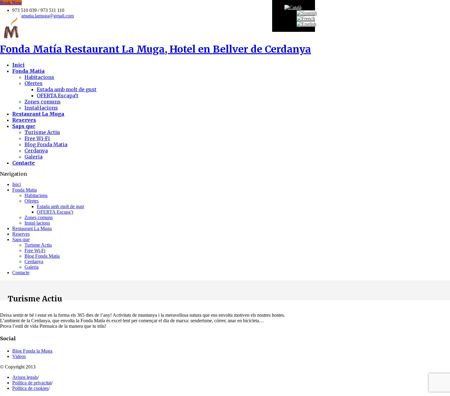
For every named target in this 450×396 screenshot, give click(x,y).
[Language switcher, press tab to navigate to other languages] (293, 7)
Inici (16, 184)
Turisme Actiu (42, 132)
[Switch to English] (306, 24)
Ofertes (33, 83)
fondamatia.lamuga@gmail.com (43, 15)
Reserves (21, 234)
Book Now (11, 2)
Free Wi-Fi (37, 138)
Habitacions (39, 77)
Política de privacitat (31, 382)
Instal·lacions (41, 108)
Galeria (33, 157)
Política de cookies (30, 388)
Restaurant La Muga (32, 228)
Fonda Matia (24, 189)
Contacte (20, 272)
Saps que (21, 239)
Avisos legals (25, 377)
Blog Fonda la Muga (32, 350)
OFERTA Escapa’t (57, 95)
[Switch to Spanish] (307, 13)
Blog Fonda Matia (45, 144)
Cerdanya (36, 151)
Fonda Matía (155, 49)
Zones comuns (42, 102)
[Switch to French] (306, 18)
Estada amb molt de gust (66, 89)
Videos (19, 356)
